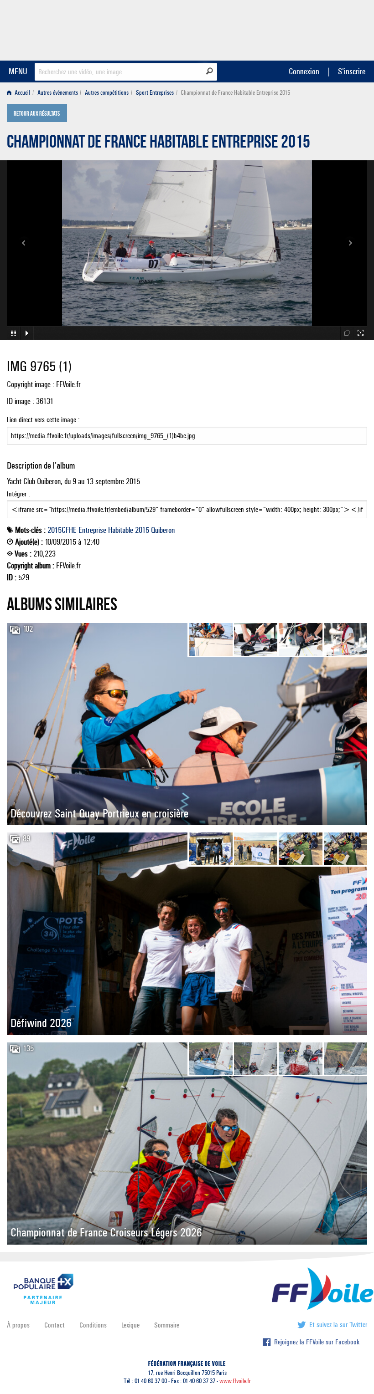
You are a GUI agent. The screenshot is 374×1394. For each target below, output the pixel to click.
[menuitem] (20, 93)
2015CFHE (62, 530)
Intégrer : (18, 494)
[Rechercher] (209, 71)
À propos (18, 1325)
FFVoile (309, 29)
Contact (54, 1325)
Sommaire (166, 1325)
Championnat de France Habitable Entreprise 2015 (158, 144)
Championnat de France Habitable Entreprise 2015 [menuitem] (235, 93)
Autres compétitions (107, 93)
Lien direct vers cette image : (43, 419)
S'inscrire (351, 71)
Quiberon (163, 530)
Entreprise (92, 530)
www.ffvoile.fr (235, 1381)
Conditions (93, 1325)
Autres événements (57, 93)
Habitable (120, 530)
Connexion (304, 71)
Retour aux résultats (37, 114)
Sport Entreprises (155, 93)
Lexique (130, 1325)
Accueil (21, 93)
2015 (142, 530)
